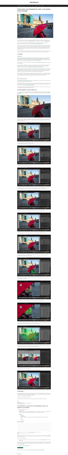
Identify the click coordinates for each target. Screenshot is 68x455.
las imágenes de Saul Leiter (41, 62)
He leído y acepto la (24, 445)
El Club (30, 5)
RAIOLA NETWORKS (43, 439)
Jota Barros (34, 2)
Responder (20, 414)
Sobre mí (39, 5)
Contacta (43, 5)
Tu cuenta (36, 5)
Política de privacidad (26, 445)
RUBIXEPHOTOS (20, 402)
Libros (27, 5)
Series (33, 5)
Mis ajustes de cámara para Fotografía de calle (23, 80)
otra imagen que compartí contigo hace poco (37, 43)
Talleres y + (24, 5)
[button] (50, 6)
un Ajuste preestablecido (37, 345)
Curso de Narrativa (19, 5)
